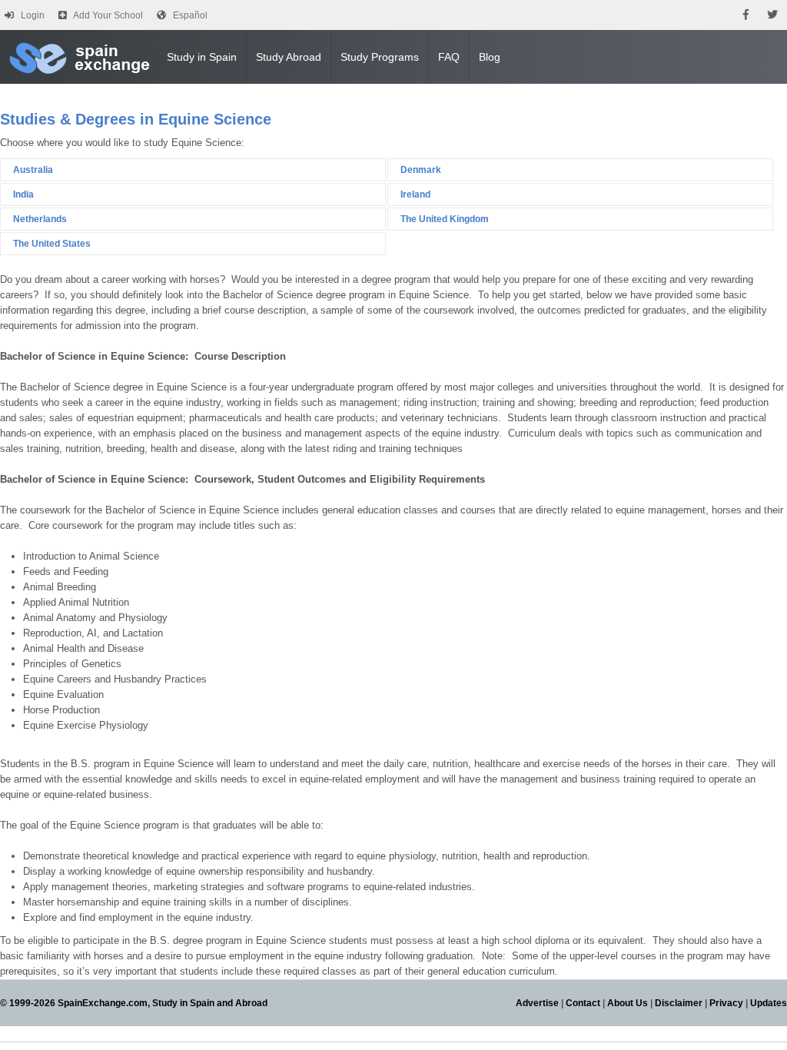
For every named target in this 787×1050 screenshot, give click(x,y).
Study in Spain (202, 57)
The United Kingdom (444, 219)
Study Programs (379, 57)
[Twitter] (772, 15)
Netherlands (40, 219)
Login (33, 15)
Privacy (726, 1003)
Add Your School (108, 15)
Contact (583, 1003)
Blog (489, 57)
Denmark (420, 169)
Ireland (415, 194)
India (23, 194)
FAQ (449, 57)
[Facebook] (746, 15)
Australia (33, 169)
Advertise (537, 1003)
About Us (627, 1003)
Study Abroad (288, 57)
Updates (768, 1003)
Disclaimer (678, 1003)
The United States (52, 243)
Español (190, 15)
